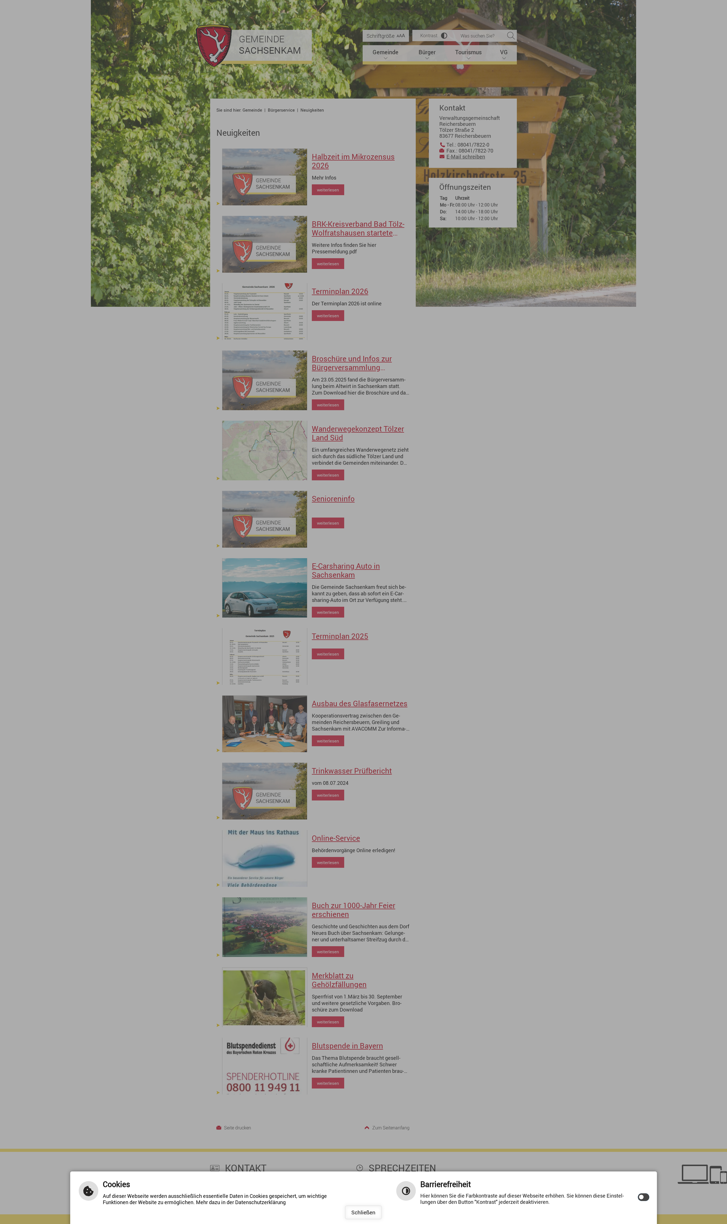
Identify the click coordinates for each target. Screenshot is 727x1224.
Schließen (363, 1212)
